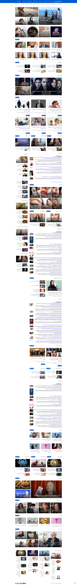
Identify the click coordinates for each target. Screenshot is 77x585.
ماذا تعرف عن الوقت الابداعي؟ (21, 36)
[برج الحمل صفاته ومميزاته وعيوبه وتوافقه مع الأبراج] (43, 470)
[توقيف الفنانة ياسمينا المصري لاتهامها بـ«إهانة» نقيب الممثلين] (21, 507)
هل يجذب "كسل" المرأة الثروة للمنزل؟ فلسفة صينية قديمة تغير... (22, 128)
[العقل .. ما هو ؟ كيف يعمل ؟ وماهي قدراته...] (25, 196)
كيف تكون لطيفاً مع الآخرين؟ (22, 161)
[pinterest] (22, 583)
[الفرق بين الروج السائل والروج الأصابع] (56, 192)
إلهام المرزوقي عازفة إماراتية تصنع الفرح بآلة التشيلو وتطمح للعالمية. (21, 545)
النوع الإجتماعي (27, 4)
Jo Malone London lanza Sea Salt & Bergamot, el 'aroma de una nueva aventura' (51, 268)
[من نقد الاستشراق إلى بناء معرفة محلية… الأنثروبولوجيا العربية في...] (50, 539)
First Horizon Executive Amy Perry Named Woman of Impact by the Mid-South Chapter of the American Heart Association (48, 162)
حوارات (56, 4)
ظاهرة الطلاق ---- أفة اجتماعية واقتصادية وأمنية (24, 110)
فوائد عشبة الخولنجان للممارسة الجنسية (19, 212)
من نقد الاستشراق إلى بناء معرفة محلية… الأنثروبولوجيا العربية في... (52, 543)
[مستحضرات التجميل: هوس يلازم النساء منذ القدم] (46, 203)
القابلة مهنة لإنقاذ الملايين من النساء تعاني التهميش (19, 265)
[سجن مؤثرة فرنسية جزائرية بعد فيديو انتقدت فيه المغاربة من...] (44, 507)
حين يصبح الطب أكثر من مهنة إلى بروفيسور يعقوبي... (57, 50)
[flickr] (15, 583)
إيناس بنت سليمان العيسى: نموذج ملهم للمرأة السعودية (19, 245)
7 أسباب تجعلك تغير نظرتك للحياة (19, 165)
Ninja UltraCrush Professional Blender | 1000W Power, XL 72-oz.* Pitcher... (53, 570)
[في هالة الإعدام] (20, 45)
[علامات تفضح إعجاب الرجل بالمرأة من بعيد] (38, 104)
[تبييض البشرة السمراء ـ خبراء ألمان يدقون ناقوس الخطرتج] (35, 192)
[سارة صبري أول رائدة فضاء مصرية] (42, 282)
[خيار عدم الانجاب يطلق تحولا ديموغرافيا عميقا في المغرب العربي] (50, 16)
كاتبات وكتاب (24, 1)
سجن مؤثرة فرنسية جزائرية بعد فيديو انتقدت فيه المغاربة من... (44, 511)
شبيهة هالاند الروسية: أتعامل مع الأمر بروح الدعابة (47, 495)
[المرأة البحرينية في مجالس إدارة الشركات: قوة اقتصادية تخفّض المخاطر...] (59, 66)
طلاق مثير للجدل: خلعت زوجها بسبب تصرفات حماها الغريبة (52, 377)
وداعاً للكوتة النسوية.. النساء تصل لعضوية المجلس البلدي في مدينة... (22, 233)
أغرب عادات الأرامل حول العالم (35, 439)
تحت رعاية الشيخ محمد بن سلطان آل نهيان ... (38, 359)
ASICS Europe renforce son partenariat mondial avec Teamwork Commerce (52, 307)
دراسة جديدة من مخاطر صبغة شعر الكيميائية (57, 207)
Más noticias (51, 275)
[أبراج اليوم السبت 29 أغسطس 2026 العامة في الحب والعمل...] (59, 470)
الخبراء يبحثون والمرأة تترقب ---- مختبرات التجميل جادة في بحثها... (35, 207)
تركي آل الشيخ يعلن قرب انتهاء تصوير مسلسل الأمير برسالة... (47, 92)
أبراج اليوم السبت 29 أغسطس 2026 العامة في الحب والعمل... (51, 470)
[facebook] (20, 1)
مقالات (31, 4)
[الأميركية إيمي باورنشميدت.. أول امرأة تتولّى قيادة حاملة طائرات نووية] (42, 295)
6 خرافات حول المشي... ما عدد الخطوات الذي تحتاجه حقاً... (33, 526)
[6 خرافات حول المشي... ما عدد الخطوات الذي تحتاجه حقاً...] (32, 521)
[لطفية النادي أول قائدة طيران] (42, 286)
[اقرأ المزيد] (60, 115)
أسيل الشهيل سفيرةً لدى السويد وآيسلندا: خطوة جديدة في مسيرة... (33, 22)
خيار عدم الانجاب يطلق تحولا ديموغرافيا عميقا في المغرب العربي (50, 21)
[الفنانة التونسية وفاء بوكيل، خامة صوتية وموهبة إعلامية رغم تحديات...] (22, 82)
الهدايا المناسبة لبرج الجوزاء (20, 469)
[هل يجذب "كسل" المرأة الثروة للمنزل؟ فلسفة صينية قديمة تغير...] (22, 121)
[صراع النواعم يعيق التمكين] (25, 250)
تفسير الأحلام (34, 4)
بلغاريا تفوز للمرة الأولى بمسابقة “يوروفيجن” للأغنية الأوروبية (24, 93)
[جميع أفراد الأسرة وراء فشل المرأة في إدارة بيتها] (38, 121)
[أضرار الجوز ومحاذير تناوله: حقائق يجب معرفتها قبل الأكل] (22, 484)
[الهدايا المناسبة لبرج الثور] (27, 474)
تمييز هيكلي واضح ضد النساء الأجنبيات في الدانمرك (54, 144)
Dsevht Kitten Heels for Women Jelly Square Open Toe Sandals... (53, 563)
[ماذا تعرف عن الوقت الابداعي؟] (21, 31)
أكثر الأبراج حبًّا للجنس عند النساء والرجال (36, 474)
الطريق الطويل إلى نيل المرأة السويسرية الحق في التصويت (19, 239)
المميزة (53, 4)
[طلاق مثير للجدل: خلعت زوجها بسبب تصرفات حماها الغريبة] (59, 377)
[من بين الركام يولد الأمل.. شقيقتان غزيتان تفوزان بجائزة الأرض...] (42, 225)
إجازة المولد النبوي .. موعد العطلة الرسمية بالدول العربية (33, 35)
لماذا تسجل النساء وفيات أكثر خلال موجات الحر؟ (29, 15)
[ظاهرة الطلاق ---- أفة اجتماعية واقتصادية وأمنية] (22, 104)
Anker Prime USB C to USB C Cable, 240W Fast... (53, 578)
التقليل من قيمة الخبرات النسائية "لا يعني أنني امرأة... (19, 270)
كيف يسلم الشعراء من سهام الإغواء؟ (23, 145)
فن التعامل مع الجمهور (20, 187)
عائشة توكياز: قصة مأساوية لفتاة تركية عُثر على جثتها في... (38, 144)
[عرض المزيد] (17, 39)
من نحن (48, 1)
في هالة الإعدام (23, 49)
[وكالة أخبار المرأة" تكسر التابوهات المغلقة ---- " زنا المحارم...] (27, 71)
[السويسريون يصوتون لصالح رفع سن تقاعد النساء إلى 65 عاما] (42, 377)
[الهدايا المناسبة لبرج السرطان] (22, 463)
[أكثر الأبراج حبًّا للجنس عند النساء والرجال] (43, 474)
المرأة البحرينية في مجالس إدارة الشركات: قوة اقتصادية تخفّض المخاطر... (51, 67)
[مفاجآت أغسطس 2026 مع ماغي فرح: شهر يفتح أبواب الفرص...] (56, 31)
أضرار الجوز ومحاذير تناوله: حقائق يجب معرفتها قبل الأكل (23, 487)
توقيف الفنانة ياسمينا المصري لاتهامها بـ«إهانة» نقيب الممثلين (21, 511)
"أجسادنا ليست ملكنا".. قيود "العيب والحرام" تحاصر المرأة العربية (36, 67)
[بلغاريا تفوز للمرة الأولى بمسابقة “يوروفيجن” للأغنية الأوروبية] (22, 91)
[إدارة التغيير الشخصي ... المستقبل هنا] (25, 191)
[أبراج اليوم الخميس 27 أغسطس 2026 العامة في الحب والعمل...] (23, 572)
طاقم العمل (40, 1)
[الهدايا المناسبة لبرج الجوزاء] (27, 470)
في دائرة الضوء (42, 4)
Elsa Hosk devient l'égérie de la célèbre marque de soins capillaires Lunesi (52, 336)
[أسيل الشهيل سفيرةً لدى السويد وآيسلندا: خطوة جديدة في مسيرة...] (54, 285)
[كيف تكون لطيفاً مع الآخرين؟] (22, 159)
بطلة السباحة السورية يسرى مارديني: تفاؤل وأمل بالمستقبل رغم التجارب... (51, 225)
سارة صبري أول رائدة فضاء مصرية (34, 281)
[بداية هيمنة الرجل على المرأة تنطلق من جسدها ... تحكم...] (43, 71)
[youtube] (19, 583)
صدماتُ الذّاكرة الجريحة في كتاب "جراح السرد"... (19, 149)
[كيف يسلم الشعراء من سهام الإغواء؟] (22, 142)
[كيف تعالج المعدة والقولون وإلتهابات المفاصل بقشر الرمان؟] (25, 221)
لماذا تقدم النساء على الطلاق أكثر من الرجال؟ (51, 372)
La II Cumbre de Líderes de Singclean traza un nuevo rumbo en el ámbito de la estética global (49, 233)
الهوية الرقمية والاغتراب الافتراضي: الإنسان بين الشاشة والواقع (44, 50)
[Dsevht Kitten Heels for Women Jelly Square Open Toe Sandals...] (58, 561)
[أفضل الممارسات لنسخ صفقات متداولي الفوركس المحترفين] (22, 493)
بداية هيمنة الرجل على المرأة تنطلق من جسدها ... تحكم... (36, 71)
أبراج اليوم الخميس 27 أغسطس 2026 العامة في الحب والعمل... (18, 574)
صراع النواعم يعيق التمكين (19, 250)
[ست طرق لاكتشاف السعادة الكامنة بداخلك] (25, 170)
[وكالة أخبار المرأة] (58, 1)
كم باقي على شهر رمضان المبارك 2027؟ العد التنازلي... (44, 36)
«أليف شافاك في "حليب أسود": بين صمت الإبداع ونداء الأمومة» (33, 50)
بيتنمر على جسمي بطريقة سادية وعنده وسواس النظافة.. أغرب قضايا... (35, 149)
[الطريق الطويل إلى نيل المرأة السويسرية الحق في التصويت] (25, 238)
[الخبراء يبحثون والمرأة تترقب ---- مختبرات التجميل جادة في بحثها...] (35, 203)
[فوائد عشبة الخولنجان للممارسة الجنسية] (25, 212)
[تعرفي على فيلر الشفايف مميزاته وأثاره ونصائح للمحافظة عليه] (46, 192)
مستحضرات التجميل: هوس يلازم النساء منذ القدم (46, 207)
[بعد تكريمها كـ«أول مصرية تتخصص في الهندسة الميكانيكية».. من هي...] (42, 290)
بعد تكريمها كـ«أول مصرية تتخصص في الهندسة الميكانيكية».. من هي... (35, 291)
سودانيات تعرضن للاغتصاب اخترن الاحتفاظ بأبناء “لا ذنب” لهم (20, 67)
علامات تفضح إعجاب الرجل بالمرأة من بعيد (38, 110)
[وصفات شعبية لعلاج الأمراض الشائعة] (25, 216)
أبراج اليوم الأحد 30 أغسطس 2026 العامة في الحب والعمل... (55, 465)
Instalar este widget (59, 275)
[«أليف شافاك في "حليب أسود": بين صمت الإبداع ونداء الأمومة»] (32, 45)
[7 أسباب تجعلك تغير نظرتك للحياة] (25, 165)
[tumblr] (20, 583)
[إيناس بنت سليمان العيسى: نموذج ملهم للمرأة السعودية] (25, 244)
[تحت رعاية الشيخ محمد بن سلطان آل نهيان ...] (37, 352)
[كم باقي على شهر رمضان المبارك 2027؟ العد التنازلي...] (44, 31)
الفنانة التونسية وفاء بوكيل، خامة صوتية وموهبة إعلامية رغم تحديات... (23, 85)
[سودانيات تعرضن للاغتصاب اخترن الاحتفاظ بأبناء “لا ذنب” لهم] (27, 66)
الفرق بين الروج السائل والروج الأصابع (57, 196)
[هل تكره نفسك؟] (32, 55)
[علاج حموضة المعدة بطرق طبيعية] (20, 521)
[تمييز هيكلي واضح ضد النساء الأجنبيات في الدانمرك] (57, 446)
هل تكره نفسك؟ (35, 59)
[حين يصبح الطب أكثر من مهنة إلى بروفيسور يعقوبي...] (56, 45)
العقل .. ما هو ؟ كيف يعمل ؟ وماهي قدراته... (19, 197)
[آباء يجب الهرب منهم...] (44, 55)
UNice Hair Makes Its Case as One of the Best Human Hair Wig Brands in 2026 (52, 176)
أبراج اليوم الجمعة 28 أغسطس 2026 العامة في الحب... (51, 474)
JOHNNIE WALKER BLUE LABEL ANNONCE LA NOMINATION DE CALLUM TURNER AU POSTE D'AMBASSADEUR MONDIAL (50, 332)
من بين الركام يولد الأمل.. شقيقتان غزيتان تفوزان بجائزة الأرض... (34, 225)
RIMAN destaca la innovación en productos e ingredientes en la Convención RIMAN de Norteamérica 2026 (48, 257)
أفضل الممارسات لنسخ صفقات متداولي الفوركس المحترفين (23, 496)
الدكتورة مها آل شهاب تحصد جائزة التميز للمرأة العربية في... (54, 220)
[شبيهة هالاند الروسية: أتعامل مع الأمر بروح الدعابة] (46, 489)
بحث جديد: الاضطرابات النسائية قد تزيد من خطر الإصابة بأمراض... (46, 451)
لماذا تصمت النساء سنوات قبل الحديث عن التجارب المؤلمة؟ (21, 22)
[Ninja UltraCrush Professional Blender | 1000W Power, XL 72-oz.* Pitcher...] (58, 568)
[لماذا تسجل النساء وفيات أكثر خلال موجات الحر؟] (26, 12)
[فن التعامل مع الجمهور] (25, 187)
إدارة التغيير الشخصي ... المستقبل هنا (20, 192)
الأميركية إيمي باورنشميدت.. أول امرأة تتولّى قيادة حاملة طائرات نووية (35, 295)
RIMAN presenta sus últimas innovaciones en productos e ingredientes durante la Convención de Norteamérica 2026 (49, 261)
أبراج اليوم (38, 4)
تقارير (61, 4)
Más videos (55, 275)
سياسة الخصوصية (35, 1)
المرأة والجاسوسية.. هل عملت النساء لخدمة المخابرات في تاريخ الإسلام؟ (51, 149)
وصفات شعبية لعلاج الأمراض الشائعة (20, 217)
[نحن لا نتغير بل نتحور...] (20, 55)
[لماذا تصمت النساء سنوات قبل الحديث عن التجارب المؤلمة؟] (54, 104)
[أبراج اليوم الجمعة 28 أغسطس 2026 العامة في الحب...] (59, 474)
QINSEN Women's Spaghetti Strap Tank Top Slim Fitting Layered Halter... (56, 555)
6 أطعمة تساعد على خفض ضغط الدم (45, 526)
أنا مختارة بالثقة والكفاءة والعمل (57, 59)
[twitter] (21, 1)
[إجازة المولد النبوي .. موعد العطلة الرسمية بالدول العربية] (32, 31)
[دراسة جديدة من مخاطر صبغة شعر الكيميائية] (56, 203)
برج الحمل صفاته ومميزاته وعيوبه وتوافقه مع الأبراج (36, 470)
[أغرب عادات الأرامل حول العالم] (35, 435)
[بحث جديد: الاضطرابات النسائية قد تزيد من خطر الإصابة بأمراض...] (46, 446)
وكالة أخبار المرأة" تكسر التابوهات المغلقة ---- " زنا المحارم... (20, 71)
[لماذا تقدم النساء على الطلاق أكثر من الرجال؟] (59, 372)
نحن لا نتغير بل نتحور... (22, 59)
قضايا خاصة (22, 4)
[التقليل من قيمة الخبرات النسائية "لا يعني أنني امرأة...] (25, 269)
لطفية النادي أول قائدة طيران (35, 285)
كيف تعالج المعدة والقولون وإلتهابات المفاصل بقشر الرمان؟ (19, 222)
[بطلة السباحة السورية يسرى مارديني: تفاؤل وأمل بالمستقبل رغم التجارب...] (59, 225)
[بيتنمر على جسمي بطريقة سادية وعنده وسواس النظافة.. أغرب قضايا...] (43, 149)
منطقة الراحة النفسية (20, 175)
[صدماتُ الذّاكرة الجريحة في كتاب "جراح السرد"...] (27, 149)
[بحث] (15, 4)
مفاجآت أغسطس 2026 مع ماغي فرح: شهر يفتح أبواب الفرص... (56, 35)
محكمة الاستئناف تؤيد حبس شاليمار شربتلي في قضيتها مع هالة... (56, 511)
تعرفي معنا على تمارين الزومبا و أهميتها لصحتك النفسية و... (51, 71)
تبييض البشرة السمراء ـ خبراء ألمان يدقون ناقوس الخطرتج (35, 195)
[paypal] (17, 1)
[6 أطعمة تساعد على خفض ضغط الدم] (44, 521)
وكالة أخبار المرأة (53, 583)
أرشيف (51, 1)
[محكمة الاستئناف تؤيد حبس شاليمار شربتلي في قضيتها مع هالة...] (56, 507)
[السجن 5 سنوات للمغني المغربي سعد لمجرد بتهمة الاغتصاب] (32, 507)
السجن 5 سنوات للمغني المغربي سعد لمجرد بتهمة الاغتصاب (33, 511)
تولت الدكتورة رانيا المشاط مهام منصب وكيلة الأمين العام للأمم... (38, 220)
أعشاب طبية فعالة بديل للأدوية (23, 207)
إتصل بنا (45, 1)
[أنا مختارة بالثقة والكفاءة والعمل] (56, 55)
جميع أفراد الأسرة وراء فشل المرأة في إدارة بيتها (39, 128)
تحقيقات (58, 4)
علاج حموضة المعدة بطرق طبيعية (21, 525)
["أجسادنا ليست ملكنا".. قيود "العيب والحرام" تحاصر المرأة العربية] (43, 66)
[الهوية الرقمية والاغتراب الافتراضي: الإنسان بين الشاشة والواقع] (44, 45)
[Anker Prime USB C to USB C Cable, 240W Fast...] (58, 577)
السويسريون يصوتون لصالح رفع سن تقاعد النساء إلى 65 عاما (34, 377)
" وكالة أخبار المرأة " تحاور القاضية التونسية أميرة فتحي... (33, 545)
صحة (50, 4)
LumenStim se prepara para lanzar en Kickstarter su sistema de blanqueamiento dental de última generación (49, 247)
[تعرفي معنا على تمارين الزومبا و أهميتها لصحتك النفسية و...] (59, 71)
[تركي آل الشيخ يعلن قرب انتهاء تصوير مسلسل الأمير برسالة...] (46, 86)
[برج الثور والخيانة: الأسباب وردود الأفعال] (38, 463)
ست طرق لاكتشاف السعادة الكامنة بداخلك (19, 170)
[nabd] (15, 1)
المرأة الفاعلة (47, 4)
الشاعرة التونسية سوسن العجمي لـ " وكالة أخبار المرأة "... (32, 537)
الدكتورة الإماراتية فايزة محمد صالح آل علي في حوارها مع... (21, 537)
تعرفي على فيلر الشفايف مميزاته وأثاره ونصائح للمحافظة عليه (46, 195)
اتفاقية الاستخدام (29, 1)
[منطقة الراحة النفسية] (25, 174)
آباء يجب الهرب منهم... (46, 59)
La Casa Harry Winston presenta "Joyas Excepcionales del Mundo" (53, 236)
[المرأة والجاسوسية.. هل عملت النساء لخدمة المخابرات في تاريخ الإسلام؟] (59, 149)
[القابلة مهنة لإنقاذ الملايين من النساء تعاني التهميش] (25, 265)
